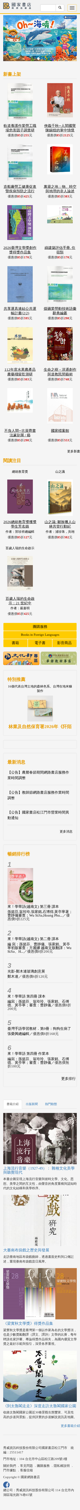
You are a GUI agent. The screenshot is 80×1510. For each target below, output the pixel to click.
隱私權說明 (62, 1450)
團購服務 (40, 611)
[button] (8, 32)
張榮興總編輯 (18, 1018)
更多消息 (66, 816)
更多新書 (73, 435)
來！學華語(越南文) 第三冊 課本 (33, 891)
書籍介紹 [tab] (13, 1088)
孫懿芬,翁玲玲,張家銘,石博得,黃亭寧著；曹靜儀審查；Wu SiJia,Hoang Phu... (40, 898)
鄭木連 (12, 961)
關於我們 (9, 1450)
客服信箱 (26, 1454)
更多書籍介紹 (70, 1410)
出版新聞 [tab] (32, 1088)
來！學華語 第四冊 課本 (26, 981)
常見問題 (26, 1450)
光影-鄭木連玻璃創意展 (26, 956)
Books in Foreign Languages (40, 619)
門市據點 (9, 1454)
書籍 (15, 627)
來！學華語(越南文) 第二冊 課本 (33, 923)
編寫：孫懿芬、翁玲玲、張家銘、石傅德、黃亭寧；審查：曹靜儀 (38, 988)
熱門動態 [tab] (51, 1088)
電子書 (40, 627)
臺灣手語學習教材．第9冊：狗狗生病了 (39, 1013)
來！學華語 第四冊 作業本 (28, 1038)
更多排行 (68, 1063)
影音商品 (64, 627)
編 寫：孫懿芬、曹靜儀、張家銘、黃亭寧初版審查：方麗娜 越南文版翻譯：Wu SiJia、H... (39, 932)
